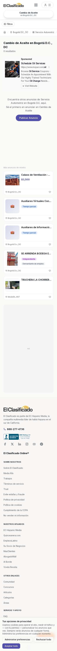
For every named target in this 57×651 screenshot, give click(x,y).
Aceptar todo (11, 646)
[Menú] (47, 5)
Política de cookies (13, 505)
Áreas (6, 603)
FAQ (5, 616)
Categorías (9, 597)
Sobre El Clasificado (13, 468)
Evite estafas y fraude (14, 494)
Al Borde (8, 562)
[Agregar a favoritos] (50, 192)
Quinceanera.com (12, 535)
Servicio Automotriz (44, 32)
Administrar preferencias (17, 639)
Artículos (8, 592)
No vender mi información (16, 515)
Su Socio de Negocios (14, 546)
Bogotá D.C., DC (20, 32)
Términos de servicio (14, 484)
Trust (6, 489)
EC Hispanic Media (12, 530)
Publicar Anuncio (28, 117)
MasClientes (9, 551)
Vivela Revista (10, 567)
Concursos (9, 587)
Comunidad (9, 581)
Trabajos (8, 478)
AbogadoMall (10, 556)
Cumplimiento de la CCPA (16, 510)
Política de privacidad (14, 499)
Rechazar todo (43, 639)
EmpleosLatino (10, 540)
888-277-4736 (15, 429)
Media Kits (8, 473)
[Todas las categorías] (36, 5)
